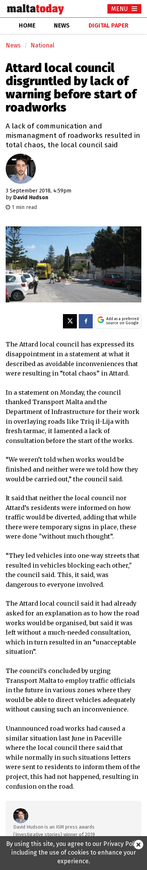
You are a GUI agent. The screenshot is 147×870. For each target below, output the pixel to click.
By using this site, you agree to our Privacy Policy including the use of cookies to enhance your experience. (73, 852)
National (42, 45)
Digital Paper (109, 25)
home (27, 25)
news (62, 25)
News (13, 45)
